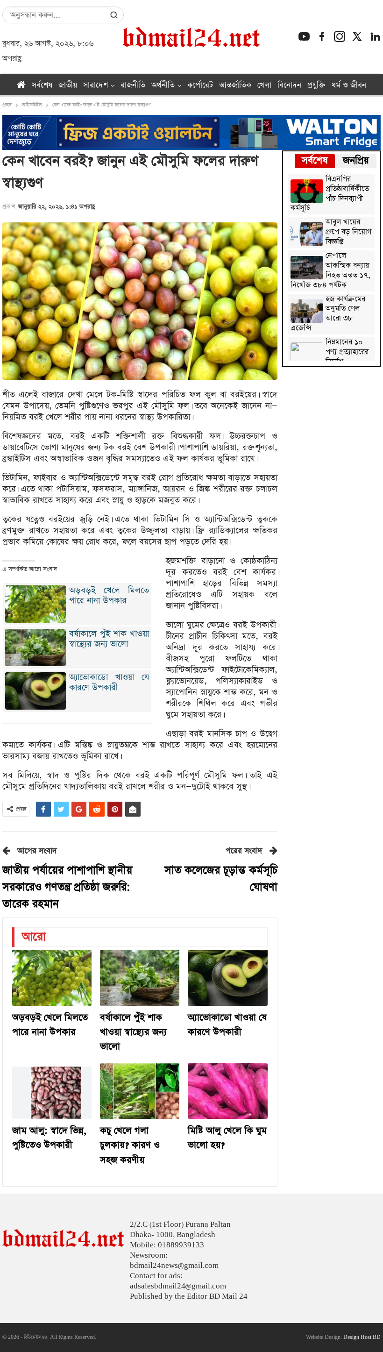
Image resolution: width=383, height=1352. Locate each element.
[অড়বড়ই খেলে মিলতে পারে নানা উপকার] (52, 977)
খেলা (264, 85)
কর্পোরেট (200, 85)
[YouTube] (304, 36)
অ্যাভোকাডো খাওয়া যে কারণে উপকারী (109, 682)
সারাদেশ (95, 85)
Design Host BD (362, 1337)
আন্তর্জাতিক (235, 85)
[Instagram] (339, 36)
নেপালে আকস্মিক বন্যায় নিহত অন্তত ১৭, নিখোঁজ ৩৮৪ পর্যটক (330, 271)
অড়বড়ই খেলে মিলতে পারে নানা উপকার (109, 595)
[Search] (114, 15)
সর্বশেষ (42, 85)
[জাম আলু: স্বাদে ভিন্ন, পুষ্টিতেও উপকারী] (52, 1091)
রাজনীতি (133, 85)
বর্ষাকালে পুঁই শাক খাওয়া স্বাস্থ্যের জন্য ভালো (109, 639)
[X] (357, 36)
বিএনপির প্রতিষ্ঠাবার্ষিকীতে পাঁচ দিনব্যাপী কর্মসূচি (330, 194)
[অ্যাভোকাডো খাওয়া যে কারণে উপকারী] (227, 977)
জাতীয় (67, 85)
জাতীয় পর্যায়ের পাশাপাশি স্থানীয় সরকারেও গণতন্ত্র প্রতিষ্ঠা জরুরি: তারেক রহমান (67, 887)
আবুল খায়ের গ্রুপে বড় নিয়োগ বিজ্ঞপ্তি (348, 232)
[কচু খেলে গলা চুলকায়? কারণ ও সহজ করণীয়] (139, 1091)
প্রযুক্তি (316, 85)
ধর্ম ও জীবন (349, 85)
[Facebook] (321, 36)
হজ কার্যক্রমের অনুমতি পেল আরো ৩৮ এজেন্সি (328, 314)
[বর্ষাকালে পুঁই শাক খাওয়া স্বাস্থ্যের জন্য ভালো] (139, 977)
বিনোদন (289, 85)
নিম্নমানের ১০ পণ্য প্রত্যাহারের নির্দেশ (347, 352)
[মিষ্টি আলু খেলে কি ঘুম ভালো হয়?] (227, 1091)
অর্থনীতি (163, 85)
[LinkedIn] (375, 36)
